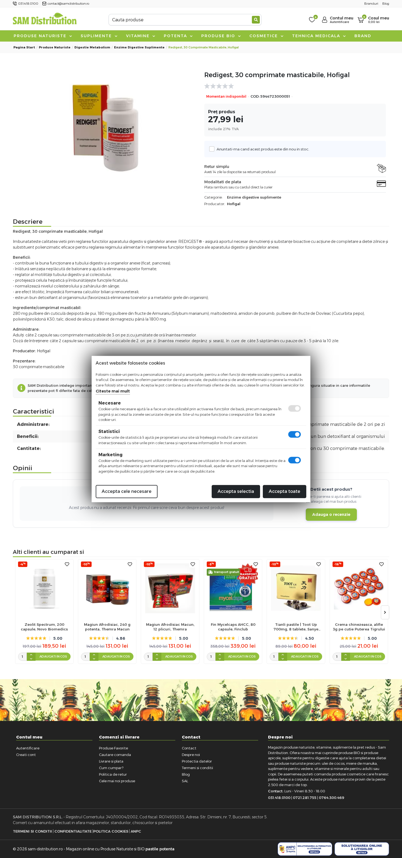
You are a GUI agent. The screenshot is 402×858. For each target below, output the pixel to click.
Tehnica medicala (317, 35)
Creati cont (26, 754)
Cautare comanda (115, 754)
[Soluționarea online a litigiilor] (361, 849)
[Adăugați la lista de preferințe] (67, 564)
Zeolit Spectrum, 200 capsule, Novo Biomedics (44, 626)
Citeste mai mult (113, 391)
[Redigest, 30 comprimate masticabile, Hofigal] (107, 127)
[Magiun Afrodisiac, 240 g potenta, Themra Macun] (107, 588)
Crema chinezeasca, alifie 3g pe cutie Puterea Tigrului (359, 626)
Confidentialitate (73, 831)
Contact (189, 748)
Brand (362, 35)
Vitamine (138, 35)
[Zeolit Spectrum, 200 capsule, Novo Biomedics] (44, 588)
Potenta (176, 35)
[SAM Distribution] (44, 19)
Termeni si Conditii (32, 831)
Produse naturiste (41, 35)
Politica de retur (113, 774)
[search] (256, 20)
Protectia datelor (197, 761)
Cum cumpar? (111, 768)
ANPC (136, 831)
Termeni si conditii (197, 768)
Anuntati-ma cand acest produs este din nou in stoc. (263, 149)
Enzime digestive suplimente (139, 47)
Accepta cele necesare (127, 491)
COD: (255, 96)
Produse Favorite (113, 748)
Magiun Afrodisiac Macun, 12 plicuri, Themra (170, 626)
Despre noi (191, 754)
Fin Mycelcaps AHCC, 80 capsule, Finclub (233, 626)
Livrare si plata (111, 761)
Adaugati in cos (53, 656)
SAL (185, 781)
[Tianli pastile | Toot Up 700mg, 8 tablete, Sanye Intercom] (296, 588)
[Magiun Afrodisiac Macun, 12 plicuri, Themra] (170, 588)
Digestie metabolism (92, 47)
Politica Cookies (110, 831)
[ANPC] (305, 849)
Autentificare (27, 748)
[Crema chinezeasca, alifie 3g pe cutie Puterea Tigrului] (359, 588)
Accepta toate (284, 491)
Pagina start (24, 47)
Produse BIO (219, 35)
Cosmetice (264, 35)
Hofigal (233, 204)
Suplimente (97, 35)
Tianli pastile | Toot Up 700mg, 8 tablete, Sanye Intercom (295, 627)
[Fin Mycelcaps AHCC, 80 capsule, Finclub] (233, 588)
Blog (186, 774)
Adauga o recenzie (331, 514)
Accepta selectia (236, 491)
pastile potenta (159, 849)
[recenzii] (292, 86)
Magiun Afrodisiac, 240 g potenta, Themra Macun (107, 626)
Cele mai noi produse (117, 781)
